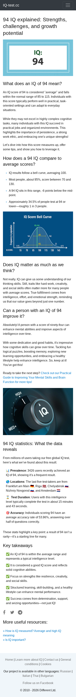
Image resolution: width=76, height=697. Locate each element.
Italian (26, 675)
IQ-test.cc (11, 5)
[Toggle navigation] (68, 5)
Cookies (45, 664)
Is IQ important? (15, 639)
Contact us (51, 659)
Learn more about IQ (28, 659)
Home (9, 659)
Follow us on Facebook (38, 683)
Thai (36, 675)
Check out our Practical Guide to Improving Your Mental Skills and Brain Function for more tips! (37, 377)
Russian (65, 671)
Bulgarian (47, 675)
